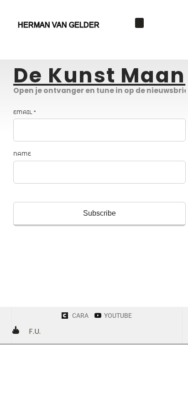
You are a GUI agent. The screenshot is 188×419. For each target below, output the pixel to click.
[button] (139, 23)
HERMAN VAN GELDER (58, 25)
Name (22, 154)
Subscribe (99, 213)
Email (24, 112)
